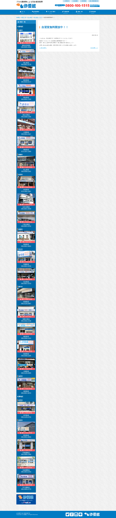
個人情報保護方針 (26, 513)
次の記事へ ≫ (94, 47)
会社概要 (18, 513)
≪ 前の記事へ (43, 47)
